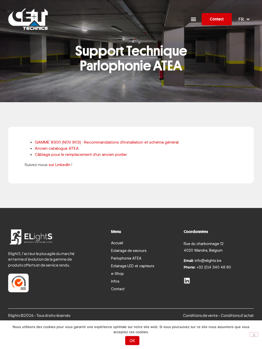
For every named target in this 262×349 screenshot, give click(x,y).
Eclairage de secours (129, 250)
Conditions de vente (200, 315)
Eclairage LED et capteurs (132, 266)
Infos (115, 281)
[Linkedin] (187, 280)
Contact (118, 289)
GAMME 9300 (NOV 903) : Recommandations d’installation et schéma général (107, 141)
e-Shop (117, 273)
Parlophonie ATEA (126, 258)
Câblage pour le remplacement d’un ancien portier (81, 154)
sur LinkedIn (59, 164)
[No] (253, 334)
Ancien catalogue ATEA (57, 148)
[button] (193, 19)
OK (132, 340)
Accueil (117, 243)
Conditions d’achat (237, 315)
